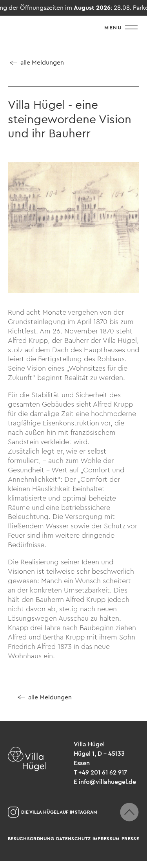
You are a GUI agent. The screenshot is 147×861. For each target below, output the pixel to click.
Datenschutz (73, 838)
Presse (130, 838)
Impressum (106, 838)
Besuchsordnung (31, 838)
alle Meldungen (42, 62)
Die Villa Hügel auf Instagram (59, 812)
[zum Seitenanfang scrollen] (129, 812)
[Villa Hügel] (27, 759)
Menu (113, 27)
